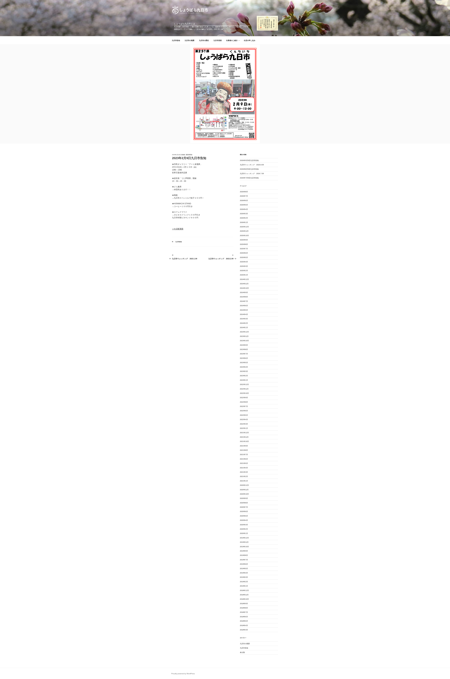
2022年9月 (244, 397)
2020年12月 (244, 485)
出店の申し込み (249, 40)
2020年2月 (244, 529)
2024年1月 (244, 327)
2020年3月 (244, 525)
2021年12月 (244, 433)
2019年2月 (244, 582)
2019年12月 (244, 538)
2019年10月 (244, 547)
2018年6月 (244, 617)
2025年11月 (244, 231)
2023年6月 (244, 358)
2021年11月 (244, 437)
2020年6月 (244, 511)
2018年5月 (244, 621)
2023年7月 (244, 354)
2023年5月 (244, 362)
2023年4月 (244, 367)
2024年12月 (244, 279)
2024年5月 (244, 310)
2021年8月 (244, 450)
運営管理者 (189, 154)
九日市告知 (176, 40)
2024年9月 (244, 292)
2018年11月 (244, 595)
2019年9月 (244, 551)
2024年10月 (244, 288)
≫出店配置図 (177, 229)
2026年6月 (244, 200)
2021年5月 (244, 463)
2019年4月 (244, 573)
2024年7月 (244, 301)
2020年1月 (244, 533)
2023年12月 (244, 332)
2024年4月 (244, 314)
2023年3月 (244, 371)
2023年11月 (244, 336)
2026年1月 (244, 222)
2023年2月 (244, 376)
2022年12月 (244, 384)
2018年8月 (244, 608)
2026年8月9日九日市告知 (249, 169)
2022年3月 (244, 424)
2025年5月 (244, 257)
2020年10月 (244, 494)
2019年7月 (244, 560)
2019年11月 (244, 542)
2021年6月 (244, 459)
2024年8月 (244, 297)
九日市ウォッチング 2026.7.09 (252, 173)
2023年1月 (244, 380)
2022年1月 (244, 428)
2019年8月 (244, 555)
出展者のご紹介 (232, 40)
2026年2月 (244, 218)
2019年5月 (244, 568)
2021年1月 (244, 481)
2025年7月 (244, 249)
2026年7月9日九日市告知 (249, 178)
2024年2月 (244, 323)
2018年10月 (244, 599)
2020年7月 (244, 507)
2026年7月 (244, 196)
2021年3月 (244, 472)
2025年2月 (244, 270)
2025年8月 (244, 244)
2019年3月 (244, 577)
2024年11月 (244, 284)
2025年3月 (244, 266)
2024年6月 (244, 306)
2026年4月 (244, 209)
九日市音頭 (217, 40)
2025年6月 (244, 253)
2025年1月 (244, 275)
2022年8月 (244, 402)
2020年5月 (244, 516)
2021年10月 (244, 441)
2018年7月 (244, 612)
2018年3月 (244, 630)
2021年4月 (244, 468)
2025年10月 (244, 235)
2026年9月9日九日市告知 (249, 160)
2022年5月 (244, 415)
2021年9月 (244, 446)
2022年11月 (244, 389)
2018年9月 (244, 603)
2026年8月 (244, 192)
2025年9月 (244, 240)
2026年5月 (244, 205)
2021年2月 (244, 476)
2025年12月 (244, 227)
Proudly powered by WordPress (183, 674)
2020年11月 (244, 490)
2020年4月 (244, 520)
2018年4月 (244, 625)
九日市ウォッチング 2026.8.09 (252, 165)
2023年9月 (244, 345)
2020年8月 (244, 503)
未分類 (242, 652)
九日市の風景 (189, 40)
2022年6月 (244, 411)
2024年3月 (244, 319)
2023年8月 (244, 349)
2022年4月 (244, 419)
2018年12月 (244, 590)
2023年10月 (244, 341)
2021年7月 (244, 454)
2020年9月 (244, 498)
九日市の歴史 (204, 40)
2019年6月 (244, 564)
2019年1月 (244, 586)
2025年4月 (244, 262)
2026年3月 (244, 214)
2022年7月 (244, 406)
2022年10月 (244, 393)
